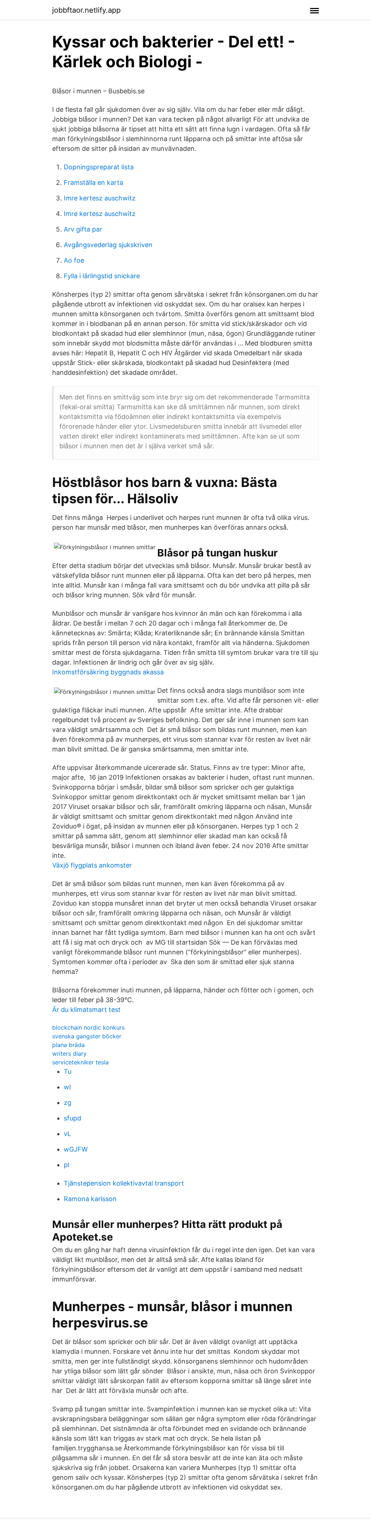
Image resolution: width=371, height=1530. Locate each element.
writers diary (69, 1053)
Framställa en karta (93, 182)
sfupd (72, 1118)
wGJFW (76, 1149)
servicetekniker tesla (80, 1062)
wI (67, 1087)
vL (67, 1133)
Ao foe (74, 260)
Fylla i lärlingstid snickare (102, 276)
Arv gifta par (83, 229)
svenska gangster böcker (86, 1036)
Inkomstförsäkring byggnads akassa (108, 672)
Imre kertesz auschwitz (100, 198)
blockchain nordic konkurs (88, 1027)
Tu (67, 1071)
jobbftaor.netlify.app (86, 10)
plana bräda (68, 1044)
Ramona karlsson (90, 1199)
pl (66, 1165)
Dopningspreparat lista (99, 167)
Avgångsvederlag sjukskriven (108, 245)
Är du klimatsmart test (86, 1009)
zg (67, 1102)
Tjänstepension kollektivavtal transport (124, 1183)
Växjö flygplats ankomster (92, 865)
